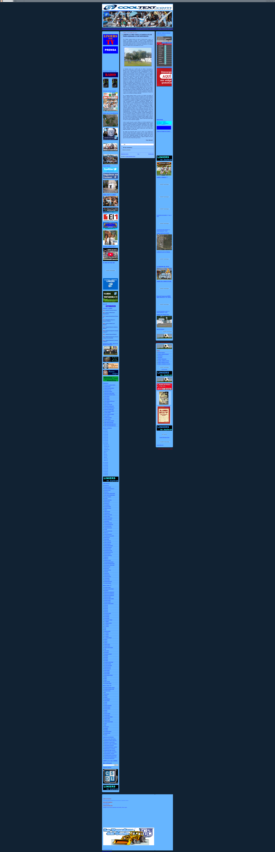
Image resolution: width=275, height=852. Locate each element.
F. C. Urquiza (106, 624)
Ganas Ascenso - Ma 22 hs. (109, 745)
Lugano (105, 723)
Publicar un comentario (126, 149)
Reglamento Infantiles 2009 (109, 409)
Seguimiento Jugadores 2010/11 (109, 384)
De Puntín (106, 498)
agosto (105, 451)
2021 (105, 437)
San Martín (106, 728)
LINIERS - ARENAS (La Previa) (163, 362)
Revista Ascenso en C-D (108, 552)
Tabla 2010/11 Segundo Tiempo (109, 394)
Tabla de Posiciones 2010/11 (109, 388)
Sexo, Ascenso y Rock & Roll (109, 565)
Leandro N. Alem (107, 644)
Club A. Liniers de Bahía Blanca (109, 495)
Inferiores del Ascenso (108, 522)
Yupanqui (105, 734)
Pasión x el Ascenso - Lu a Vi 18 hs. (110, 751)
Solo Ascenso (106, 568)
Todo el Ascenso (107, 574)
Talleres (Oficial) (107, 681)
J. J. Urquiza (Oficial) (108, 637)
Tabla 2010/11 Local (107, 389)
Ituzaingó (105, 710)
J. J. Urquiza (106, 632)
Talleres (105, 676)
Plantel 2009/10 (106, 402)
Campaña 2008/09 (107, 412)
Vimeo (158, 216)
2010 (105, 471)
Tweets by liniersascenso (161, 34)
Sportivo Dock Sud (107, 668)
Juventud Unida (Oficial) (108, 716)
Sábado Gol (106, 558)
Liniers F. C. (106, 532)
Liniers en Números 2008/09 (109, 414)
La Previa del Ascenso (108, 527)
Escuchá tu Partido (107, 506)
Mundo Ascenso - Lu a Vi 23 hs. (109, 748)
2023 (105, 434)
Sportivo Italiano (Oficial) (108, 675)
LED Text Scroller (164, 369)
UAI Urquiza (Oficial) (107, 683)
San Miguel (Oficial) (107, 663)
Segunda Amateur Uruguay (109, 561)
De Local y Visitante (107, 496)
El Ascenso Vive (107, 501)
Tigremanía (106, 571)
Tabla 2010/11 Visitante (108, 391)
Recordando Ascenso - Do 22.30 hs (110, 755)
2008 (105, 474)
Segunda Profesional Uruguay (109, 563)
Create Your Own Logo (125, 10)
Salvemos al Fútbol (107, 560)
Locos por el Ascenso (108, 534)
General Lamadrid (107, 631)
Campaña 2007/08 (107, 419)
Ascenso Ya (106, 491)
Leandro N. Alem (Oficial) (108, 647)
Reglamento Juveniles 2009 (109, 406)
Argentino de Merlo (107, 587)
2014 (105, 465)
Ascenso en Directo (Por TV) (109, 488)
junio (105, 454)
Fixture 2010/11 (106, 396)
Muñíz (105, 724)
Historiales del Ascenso (108, 517)
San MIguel (106, 660)
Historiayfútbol (106, 521)
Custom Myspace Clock (164, 437)
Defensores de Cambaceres (109, 592)
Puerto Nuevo (106, 726)
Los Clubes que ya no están (109, 535)
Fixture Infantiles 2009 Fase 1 (109, 407)
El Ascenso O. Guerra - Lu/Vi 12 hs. (110, 740)
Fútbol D (105, 509)
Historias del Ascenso (108, 519)
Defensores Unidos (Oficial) (109, 598)
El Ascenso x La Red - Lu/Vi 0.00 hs (110, 743)
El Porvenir (106, 605)
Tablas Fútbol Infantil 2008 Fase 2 (110, 425)
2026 (105, 429)
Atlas (105, 692)
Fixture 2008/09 (107, 415)
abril (105, 457)
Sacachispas (106, 652)
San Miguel (106, 655)
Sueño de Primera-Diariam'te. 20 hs (110, 756)
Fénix (105, 627)
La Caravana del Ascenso (108, 524)
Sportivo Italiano (107, 670)
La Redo (105, 529)
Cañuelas (105, 695)
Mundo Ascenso (107, 537)
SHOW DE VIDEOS (161, 352)
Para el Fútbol (106, 539)
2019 (105, 440)
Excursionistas (106, 614)
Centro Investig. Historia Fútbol (109, 493)
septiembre (106, 449)
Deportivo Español (107, 600)
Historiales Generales (108, 417)
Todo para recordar (107, 576)
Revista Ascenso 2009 (108, 550)
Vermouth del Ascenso (108, 581)
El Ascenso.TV (106, 503)
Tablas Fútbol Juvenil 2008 (108, 422)
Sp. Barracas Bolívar (107, 731)
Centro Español (106, 700)
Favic (170, 215)
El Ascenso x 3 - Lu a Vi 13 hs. (109, 742)
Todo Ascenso (106, 573)
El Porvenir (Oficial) (107, 613)
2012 (105, 468)
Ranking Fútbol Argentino (108, 545)
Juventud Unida (107, 715)
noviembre (106, 446)
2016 (105, 462)
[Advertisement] (110, 62)
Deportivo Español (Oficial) (108, 603)
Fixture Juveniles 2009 (108, 404)
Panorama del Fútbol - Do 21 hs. (109, 750)
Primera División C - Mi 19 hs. (109, 753)
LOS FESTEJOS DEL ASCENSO (162, 229)
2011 (105, 470)
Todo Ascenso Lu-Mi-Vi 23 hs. (109, 758)
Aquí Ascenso (106, 485)
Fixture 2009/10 (107, 399)
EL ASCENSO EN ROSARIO (162, 215)
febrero (105, 460)
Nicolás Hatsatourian (160, 312)
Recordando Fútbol (107, 548)
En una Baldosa (107, 504)
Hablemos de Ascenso (108, 514)
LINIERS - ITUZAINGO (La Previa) (164, 363)
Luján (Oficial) (106, 650)
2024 (105, 432)
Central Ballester (107, 698)
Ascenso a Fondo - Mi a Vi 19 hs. (110, 738)
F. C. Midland (106, 621)
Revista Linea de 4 (107, 553)
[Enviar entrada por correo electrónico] (124, 144)
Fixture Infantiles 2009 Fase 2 (109, 401)
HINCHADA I (160, 357)
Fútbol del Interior (107, 511)
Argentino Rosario (107, 690)
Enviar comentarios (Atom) (130, 156)
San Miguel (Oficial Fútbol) (108, 662)
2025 (105, 431)
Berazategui (106, 590)
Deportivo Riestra (107, 708)
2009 (105, 473)
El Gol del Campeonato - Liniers (162, 311)
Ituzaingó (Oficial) (107, 713)
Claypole (105, 702)
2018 (105, 442)
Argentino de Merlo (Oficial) (109, 588)
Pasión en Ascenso (107, 540)
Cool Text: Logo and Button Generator (113, 10)
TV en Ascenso (106, 578)
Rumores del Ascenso (108, 555)
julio (104, 452)
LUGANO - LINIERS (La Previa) (163, 360)
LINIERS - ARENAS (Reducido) (163, 354)
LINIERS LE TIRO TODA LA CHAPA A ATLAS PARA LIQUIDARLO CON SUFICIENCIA (137, 35)
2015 (105, 463)
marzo (105, 458)
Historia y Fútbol (107, 516)
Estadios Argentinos (107, 508)
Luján (105, 649)
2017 (105, 443)
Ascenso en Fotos (107, 490)
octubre (105, 448)
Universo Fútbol (107, 579)
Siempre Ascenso (107, 566)
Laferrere (105, 639)
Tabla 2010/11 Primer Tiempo (109, 393)
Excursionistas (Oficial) (108, 619)
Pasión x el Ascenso (107, 542)
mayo (105, 455)
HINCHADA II (160, 355)
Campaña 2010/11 (107, 386)
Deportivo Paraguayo (108, 705)
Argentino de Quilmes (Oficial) (109, 687)
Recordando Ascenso (108, 547)
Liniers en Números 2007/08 (109, 420)
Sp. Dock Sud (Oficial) (108, 665)
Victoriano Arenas (107, 733)
